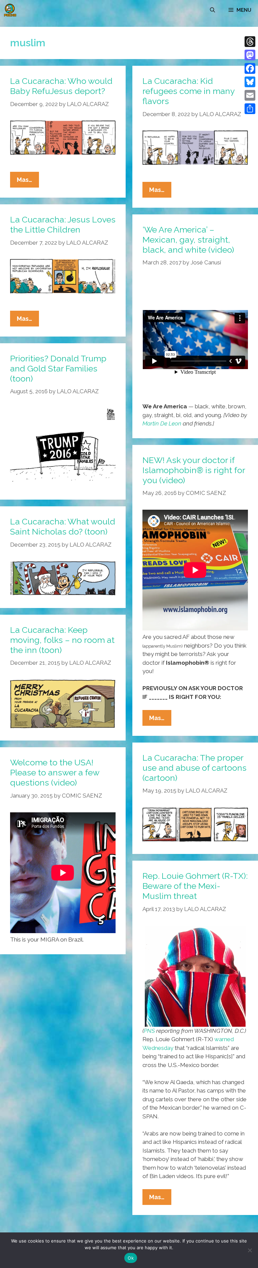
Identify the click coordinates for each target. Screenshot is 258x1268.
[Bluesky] (250, 82)
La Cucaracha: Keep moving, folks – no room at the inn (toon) (62, 640)
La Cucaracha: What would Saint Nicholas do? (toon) (62, 526)
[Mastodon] (250, 55)
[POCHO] (10, 10)
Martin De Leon (161, 423)
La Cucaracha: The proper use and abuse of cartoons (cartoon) (194, 768)
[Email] (250, 95)
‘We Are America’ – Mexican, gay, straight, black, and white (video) (188, 239)
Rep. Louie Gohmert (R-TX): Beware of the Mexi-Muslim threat (195, 886)
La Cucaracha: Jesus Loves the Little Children (63, 224)
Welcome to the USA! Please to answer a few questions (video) (54, 772)
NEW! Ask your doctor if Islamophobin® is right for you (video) (193, 470)
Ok (131, 1258)
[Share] (250, 108)
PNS (149, 1030)
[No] (249, 1250)
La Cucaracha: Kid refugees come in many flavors (188, 91)
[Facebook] (250, 68)
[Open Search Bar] (212, 10)
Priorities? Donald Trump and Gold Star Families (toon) (58, 368)
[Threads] (250, 41)
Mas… (28, 182)
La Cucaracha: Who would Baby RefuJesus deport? (61, 86)
